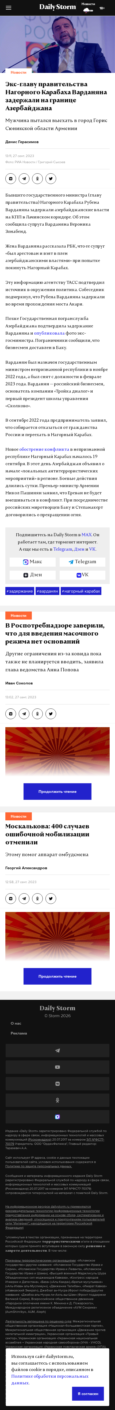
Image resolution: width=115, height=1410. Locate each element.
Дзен (79, 549)
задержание (20, 591)
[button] (8, 9)
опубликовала (49, 333)
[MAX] (57, 1116)
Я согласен (88, 1393)
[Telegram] (57, 1050)
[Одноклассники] (57, 1100)
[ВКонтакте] (57, 1083)
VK (92, 549)
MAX (86, 535)
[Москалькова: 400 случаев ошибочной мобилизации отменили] (10, 898)
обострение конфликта (44, 450)
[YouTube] (57, 1067)
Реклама (19, 1033)
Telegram (62, 549)
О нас (16, 1023)
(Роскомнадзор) (39, 1139)
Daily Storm (57, 7)
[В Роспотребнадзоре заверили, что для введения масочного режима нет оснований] (10, 713)
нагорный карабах (81, 591)
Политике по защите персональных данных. (38, 1166)
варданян (47, 591)
